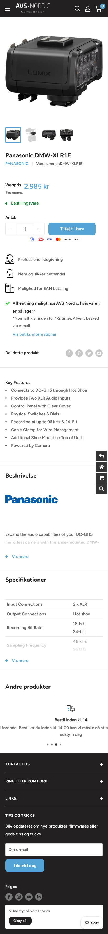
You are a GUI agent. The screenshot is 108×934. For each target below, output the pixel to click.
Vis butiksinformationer (35, 334)
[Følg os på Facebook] (9, 897)
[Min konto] (87, 9)
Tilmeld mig (24, 865)
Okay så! (20, 920)
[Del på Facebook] (69, 353)
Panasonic (17, 163)
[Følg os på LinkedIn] (38, 897)
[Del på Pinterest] (79, 353)
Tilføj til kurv (72, 228)
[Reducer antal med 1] (11, 229)
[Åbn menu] (7, 9)
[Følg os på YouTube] (29, 897)
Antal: (11, 217)
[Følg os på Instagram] (19, 897)
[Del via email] (99, 353)
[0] (98, 9)
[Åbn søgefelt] (77, 9)
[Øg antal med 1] (38, 229)
